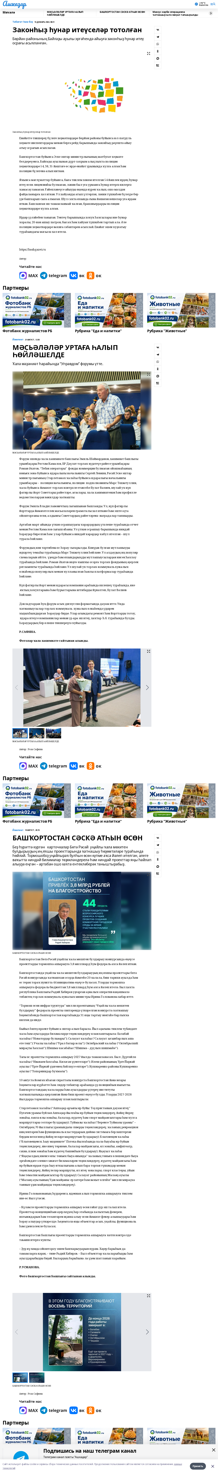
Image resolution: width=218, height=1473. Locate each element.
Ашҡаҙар (14, 3)
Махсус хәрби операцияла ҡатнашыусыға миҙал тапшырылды (175, 13)
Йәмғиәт (18, 339)
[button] (147, 687)
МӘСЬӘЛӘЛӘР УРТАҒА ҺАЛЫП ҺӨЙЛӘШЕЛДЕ (65, 13)
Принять (198, 1466)
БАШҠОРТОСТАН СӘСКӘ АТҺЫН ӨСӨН (122, 12)
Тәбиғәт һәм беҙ (22, 21)
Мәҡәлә (9, 12)
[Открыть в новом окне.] (28, 275)
